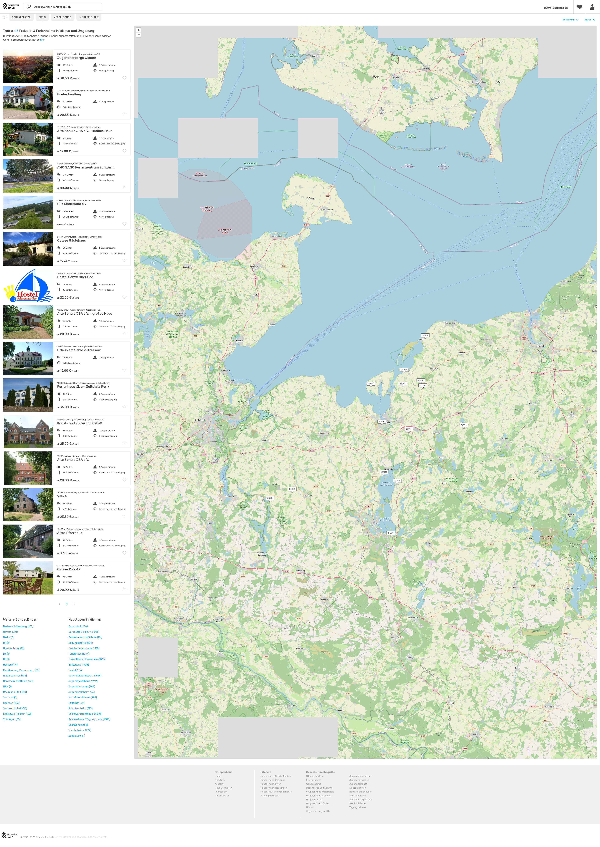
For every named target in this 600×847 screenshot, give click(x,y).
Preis (42, 17)
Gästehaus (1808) (78, 664)
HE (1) (6, 659)
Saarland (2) (10, 697)
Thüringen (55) (11, 719)
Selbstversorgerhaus (360, 799)
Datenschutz (222, 795)
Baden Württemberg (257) (18, 626)
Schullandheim (357, 795)
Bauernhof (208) (78, 626)
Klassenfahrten (357, 788)
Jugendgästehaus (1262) (83, 681)
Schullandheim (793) (80, 708)
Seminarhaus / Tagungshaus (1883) (89, 719)
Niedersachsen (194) (15, 675)
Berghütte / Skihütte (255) (83, 631)
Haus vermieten (556, 7)
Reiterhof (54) (76, 702)
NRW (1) (7, 686)
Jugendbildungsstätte (318, 811)
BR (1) (6, 642)
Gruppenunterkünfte (317, 803)
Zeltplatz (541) (76, 735)
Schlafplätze (21, 17)
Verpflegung (62, 17)
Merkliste (220, 780)
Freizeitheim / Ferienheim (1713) (86, 659)
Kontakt (219, 784)
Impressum (221, 791)
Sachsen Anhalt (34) (15, 708)
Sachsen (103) (11, 702)
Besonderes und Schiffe (319, 788)
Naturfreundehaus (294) (82, 697)
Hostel (309, 807)
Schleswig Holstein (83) (17, 713)
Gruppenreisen (314, 799)
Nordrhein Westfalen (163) (18, 681)
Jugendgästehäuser (360, 776)
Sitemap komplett (270, 795)
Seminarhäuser (357, 803)
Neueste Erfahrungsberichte (276, 791)
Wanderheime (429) (79, 730)
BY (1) (6, 653)
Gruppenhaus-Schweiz (319, 795)
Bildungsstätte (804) (80, 642)
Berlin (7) (8, 637)
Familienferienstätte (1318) (83, 648)
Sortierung (568, 19)
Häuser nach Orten (271, 784)
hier (42, 39)
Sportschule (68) (78, 724)
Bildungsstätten (315, 776)
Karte (588, 19)
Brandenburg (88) (13, 648)
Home (218, 776)
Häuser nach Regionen (273, 780)
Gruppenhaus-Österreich (320, 791)
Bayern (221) (10, 631)
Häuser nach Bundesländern (276, 776)
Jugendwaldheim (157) (81, 692)
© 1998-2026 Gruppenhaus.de (64, 837)
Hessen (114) (10, 664)
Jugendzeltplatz (358, 784)
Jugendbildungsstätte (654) (84, 675)
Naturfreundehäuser (360, 791)
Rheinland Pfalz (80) (15, 692)
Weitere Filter (89, 17)
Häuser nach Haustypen (274, 788)
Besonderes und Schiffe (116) (85, 637)
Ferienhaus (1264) (78, 653)
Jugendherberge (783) (81, 686)
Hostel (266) (75, 670)
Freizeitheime (313, 780)
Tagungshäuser (357, 807)
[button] (380, 422)
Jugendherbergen (359, 780)
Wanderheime (313, 784)
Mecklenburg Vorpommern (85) (21, 670)
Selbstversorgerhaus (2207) (84, 713)
